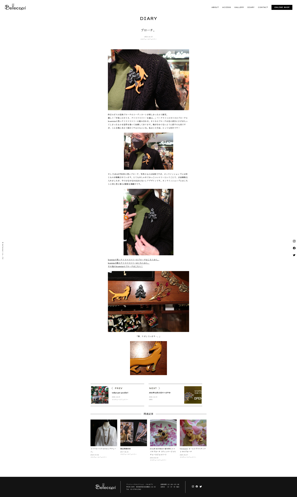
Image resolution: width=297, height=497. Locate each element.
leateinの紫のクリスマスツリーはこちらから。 (129, 263)
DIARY (250, 7)
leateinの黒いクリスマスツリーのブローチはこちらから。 (133, 260)
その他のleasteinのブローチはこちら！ (125, 266)
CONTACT (263, 7)
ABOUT (215, 7)
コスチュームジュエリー (148, 39)
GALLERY (239, 7)
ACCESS (226, 7)
